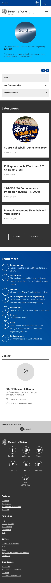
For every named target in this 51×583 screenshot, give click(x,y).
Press (4, 546)
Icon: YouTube (26, 464)
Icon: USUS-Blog (25, 479)
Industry (5, 509)
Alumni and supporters (11, 506)
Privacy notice (8, 523)
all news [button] (16, 237)
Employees (6, 503)
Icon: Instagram (26, 450)
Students (5, 500)
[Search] (44, 2)
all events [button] (34, 237)
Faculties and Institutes (11, 569)
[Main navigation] (46, 11)
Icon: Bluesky (39, 450)
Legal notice (7, 520)
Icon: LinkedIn (38, 464)
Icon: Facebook (12, 450)
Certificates (6, 529)
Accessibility (7, 526)
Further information (17, 399)
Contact (27, 429)
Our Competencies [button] (12, 85)
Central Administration (11, 575)
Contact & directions (10, 543)
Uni (3, 3)
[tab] (25, 77)
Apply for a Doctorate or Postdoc (15, 552)
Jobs (4, 549)
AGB (3, 532)
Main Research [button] (11, 92)
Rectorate (6, 566)
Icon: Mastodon (12, 464)
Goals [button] (7, 77)
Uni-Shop (6, 555)
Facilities (5, 572)
